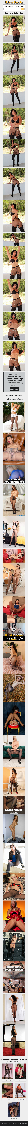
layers (19, 398)
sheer (14, 399)
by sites (22, 6)
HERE (26, 1123)
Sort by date (10, 6)
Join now (14, 389)
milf (23, 398)
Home (5, 6)
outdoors (8, 399)
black (14, 398)
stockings (19, 399)
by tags (17, 6)
